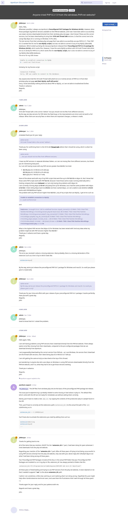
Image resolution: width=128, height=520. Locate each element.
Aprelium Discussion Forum (22, 2)
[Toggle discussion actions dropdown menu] (116, 24)
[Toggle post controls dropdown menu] (93, 93)
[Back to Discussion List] (2, 2)
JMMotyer (24, 389)
